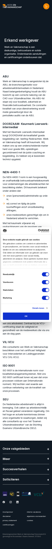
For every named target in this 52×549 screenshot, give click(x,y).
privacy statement (10, 520)
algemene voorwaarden (36, 516)
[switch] (45, 282)
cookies (30, 520)
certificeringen (8, 525)
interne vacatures (34, 512)
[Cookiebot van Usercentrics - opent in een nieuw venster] (38, 230)
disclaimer (7, 516)
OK (26, 316)
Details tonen (38, 308)
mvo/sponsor (8, 512)
